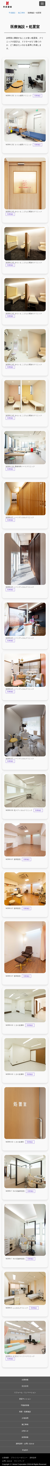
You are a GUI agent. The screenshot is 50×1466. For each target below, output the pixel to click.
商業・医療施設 (25, 1412)
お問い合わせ (7, 1461)
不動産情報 (25, 1405)
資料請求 (33, 1458)
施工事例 (21, 13)
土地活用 (25, 1418)
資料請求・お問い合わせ (25, 1444)
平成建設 (12, 13)
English (25, 1450)
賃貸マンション (25, 1399)
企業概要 (5, 1458)
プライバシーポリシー (19, 1458)
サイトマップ (19, 1461)
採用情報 (25, 1437)
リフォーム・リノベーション (25, 1392)
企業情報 (25, 1380)
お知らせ (25, 1431)
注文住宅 (25, 1386)
